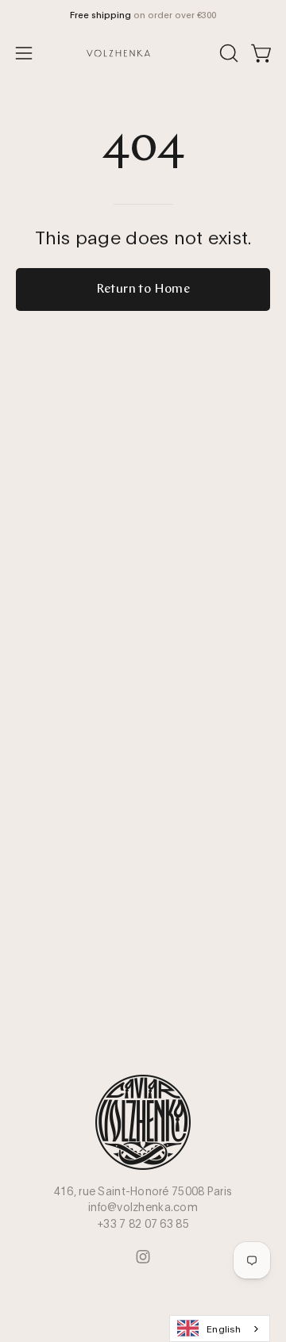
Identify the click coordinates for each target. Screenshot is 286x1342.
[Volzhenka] (143, 53)
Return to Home (143, 289)
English (224, 1328)
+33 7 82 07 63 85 (143, 1223)
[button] (227, 53)
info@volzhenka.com (143, 1206)
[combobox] (219, 1328)
